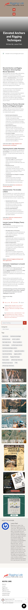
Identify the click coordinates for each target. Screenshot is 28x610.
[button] (14, 9)
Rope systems (5, 359)
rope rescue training (7, 354)
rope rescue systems (7, 351)
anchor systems (16, 339)
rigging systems (17, 354)
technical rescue (6, 339)
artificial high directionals (8, 365)
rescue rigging (5, 345)
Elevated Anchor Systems (17, 305)
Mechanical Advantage (14, 308)
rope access (5, 356)
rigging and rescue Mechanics (10, 317)
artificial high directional (16, 359)
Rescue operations (20, 315)
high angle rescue (6, 342)
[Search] (24, 323)
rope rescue (5, 336)
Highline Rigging (8, 307)
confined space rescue (16, 345)
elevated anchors (10, 312)
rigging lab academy (19, 351)
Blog (10, 305)
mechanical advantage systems (9, 348)
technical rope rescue (7, 362)
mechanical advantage (15, 336)
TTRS (16, 362)
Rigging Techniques (15, 356)
